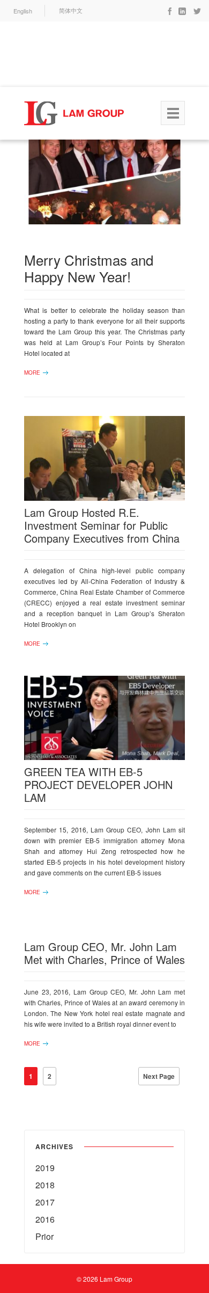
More (32, 372)
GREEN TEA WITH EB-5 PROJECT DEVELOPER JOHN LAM (98, 784)
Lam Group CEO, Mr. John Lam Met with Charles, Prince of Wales (104, 953)
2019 (45, 1167)
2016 (45, 1219)
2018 (45, 1185)
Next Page (159, 1076)
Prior (44, 1236)
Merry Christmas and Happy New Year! (88, 268)
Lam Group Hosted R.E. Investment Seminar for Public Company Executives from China (102, 525)
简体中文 (71, 11)
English (22, 10)
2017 (45, 1202)
